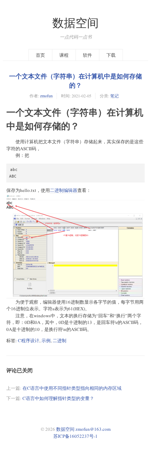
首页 (40, 55)
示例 (46, 340)
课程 (63, 55)
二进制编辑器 (63, 190)
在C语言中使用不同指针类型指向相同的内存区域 (72, 388)
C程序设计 (28, 340)
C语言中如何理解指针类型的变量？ (58, 398)
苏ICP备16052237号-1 (75, 436)
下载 (111, 55)
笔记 (114, 95)
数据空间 (75, 22)
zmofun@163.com (93, 429)
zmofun (46, 95)
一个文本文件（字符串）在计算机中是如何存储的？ (75, 80)
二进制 (59, 340)
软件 (87, 55)
